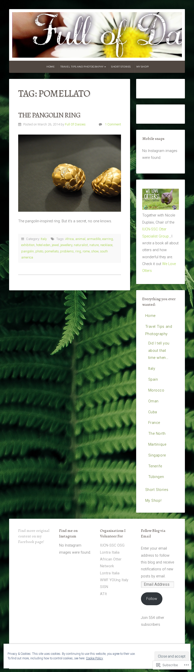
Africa (69, 239)
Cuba (152, 412)
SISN (104, 587)
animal (80, 239)
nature (94, 245)
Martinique (157, 444)
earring (107, 239)
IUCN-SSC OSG (112, 545)
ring (78, 251)
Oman (153, 401)
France (154, 423)
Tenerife (155, 466)
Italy (44, 239)
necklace (106, 245)
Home (50, 66)
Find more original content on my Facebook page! (33, 536)
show (95, 251)
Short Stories (121, 66)
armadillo (94, 239)
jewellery (66, 245)
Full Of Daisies (75, 124)
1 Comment (113, 124)
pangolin (27, 251)
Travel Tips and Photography (82, 66)
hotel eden (43, 245)
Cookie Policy (94, 658)
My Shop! (142, 66)
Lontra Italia (109, 552)
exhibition (28, 245)
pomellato (52, 251)
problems (67, 251)
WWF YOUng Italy (114, 580)
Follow (151, 599)
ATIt (103, 594)
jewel (55, 245)
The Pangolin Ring (49, 115)
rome (86, 251)
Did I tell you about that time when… (158, 350)
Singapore (157, 455)
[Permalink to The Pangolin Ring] (69, 173)
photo (39, 251)
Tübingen (156, 477)
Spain (153, 379)
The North (157, 433)
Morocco (156, 390)
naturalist (81, 245)
